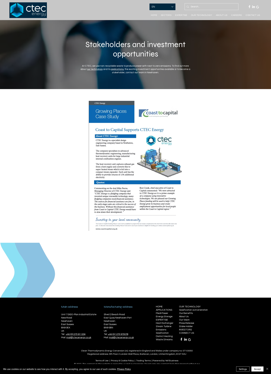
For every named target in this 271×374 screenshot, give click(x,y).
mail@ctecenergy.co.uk (78, 337)
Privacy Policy (124, 369)
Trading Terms (143, 361)
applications (117, 69)
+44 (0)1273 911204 (75, 334)
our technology (95, 69)
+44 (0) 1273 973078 (118, 334)
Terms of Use (102, 361)
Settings (243, 369)
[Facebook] (249, 7)
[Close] (267, 368)
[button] (181, 15)
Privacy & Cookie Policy (122, 361)
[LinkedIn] (253, 7)
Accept (257, 369)
